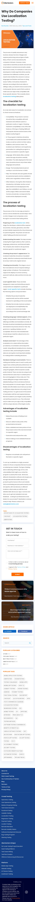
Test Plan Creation (7, 854)
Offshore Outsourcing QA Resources (12, 857)
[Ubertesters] (7, 3)
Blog (2, 781)
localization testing (9, 96)
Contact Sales (24, 3)
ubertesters (8, 519)
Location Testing (6, 824)
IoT (17, 712)
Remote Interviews (7, 826)
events (21, 754)
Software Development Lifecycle (11, 832)
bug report (23, 695)
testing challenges (10, 682)
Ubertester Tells (10, 661)
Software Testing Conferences (14, 725)
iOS (5, 664)
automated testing (10, 754)
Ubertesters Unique (8, 843)
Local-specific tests (14, 289)
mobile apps (23, 682)
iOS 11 (13, 741)
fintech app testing (10, 738)
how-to (21, 685)
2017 (25, 731)
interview (7, 715)
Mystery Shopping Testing (9, 805)
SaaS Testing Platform (8, 849)
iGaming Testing (6, 837)
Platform (4, 863)
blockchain (8, 734)
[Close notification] (25, 892)
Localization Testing (7, 816)
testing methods (9, 721)
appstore (24, 712)
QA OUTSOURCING (18, 698)
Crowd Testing (6, 796)
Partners (4, 784)
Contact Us (5, 773)
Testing (6, 741)
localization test (20, 223)
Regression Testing (7, 818)
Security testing (9, 748)
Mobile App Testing (7, 866)
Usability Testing (6, 813)
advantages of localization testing (16, 513)
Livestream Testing (7, 874)
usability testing (9, 689)
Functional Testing (10, 695)
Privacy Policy (5, 790)
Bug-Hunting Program (8, 835)
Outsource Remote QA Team (13, 751)
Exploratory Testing (7, 800)
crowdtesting (19, 679)
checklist (7, 516)
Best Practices (10, 659)
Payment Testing (17, 692)
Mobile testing (9, 712)
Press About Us (18, 715)
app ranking (8, 757)
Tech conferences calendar (13, 702)
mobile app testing (10, 685)
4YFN (28, 698)
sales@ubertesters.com (11, 504)
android (6, 692)
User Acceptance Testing (12, 731)
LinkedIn (9, 631)
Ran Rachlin (4, 26)
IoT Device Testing (6, 871)
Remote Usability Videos (8, 829)
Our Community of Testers (10, 779)
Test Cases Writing (7, 852)
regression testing (10, 708)
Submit (17, 574)
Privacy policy (16, 898)
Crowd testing (23, 689)
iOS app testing (25, 738)
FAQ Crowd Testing (7, 776)
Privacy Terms (12, 569)
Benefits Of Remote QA (11, 728)
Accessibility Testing (11, 744)
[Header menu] (32, 3)
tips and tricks (19, 757)
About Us (4, 771)
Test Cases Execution (7, 808)
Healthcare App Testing (22, 734)
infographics (8, 718)
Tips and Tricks (27, 26)
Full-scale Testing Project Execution (12, 846)
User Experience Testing (8, 802)
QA (16, 718)
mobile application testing (13, 675)
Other (6, 654)
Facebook (24, 631)
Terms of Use (21, 567)
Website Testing (6, 868)
